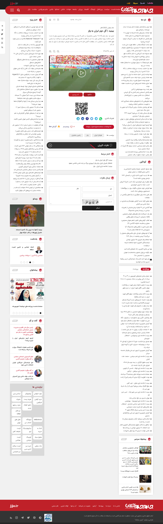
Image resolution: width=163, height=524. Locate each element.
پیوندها (101, 506)
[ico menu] (12, 10)
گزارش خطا (52, 126)
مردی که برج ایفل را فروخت (130, 477)
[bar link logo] (14, 4)
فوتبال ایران (98, 135)
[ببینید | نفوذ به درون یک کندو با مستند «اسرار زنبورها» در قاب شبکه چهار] (27, 215)
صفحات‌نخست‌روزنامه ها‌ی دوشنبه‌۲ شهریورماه (27, 306)
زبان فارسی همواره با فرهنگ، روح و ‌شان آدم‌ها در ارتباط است (23, 348)
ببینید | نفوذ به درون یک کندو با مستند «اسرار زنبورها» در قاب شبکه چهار (29, 231)
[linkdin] (82, 118)
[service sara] (142, 3)
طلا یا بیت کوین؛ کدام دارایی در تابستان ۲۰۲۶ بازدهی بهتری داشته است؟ (129, 490)
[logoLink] (137, 10)
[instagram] (2, 26)
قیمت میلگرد (16, 446)
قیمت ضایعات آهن (16, 430)
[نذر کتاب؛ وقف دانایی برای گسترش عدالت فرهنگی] (38, 374)
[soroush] (78, 118)
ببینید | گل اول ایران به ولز (103, 160)
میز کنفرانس (16, 451)
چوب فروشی (38, 393)
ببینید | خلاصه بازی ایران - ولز (102, 166)
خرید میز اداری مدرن (27, 447)
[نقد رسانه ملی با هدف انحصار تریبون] (18, 249)
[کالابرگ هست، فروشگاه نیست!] (144, 464)
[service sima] (135, 3)
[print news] (50, 20)
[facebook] (87, 118)
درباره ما (108, 506)
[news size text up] (50, 51)
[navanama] (150, 3)
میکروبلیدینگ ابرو (27, 430)
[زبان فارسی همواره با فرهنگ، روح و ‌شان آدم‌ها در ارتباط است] (38, 348)
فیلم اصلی (85, 99)
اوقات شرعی (64, 506)
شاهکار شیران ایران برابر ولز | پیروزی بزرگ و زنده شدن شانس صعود (90, 163)
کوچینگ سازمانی (28, 439)
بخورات (18, 399)
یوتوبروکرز (28, 393)
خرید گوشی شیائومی (38, 401)
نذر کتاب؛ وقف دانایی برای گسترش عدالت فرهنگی (23, 377)
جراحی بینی (16, 393)
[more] (124, 439)
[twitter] (2, 35)
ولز (87, 135)
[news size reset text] (54, 51)
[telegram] (2, 30)
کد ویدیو (75, 94)
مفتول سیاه (38, 437)
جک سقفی (38, 446)
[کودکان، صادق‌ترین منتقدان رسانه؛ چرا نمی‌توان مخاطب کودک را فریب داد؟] (144, 450)
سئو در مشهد (16, 405)
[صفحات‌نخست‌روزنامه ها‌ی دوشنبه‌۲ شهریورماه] (27, 289)
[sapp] (2, 43)
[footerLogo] (139, 506)
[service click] (129, 3)
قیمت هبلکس (18, 439)
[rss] (2, 48)
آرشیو (94, 506)
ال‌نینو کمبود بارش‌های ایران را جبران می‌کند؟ (23, 339)
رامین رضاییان (76, 135)
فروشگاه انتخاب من (28, 421)
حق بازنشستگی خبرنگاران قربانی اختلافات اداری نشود (23, 363)
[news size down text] (58, 51)
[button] (33, 262)
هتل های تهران (17, 421)
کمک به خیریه (39, 430)
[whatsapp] (100, 118)
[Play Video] (81, 73)
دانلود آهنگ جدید (27, 407)
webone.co (38, 419)
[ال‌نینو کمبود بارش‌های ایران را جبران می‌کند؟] (38, 334)
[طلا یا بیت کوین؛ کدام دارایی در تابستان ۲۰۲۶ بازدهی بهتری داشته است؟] (144, 489)
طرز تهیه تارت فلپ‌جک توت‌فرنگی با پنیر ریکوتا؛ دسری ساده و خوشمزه (135, 260)
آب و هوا (73, 506)
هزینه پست (27, 399)
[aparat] (2, 39)
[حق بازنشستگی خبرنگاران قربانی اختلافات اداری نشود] (38, 360)
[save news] (58, 20)
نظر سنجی (55, 506)
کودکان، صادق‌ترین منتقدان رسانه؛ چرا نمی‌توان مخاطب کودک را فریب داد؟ (130, 450)
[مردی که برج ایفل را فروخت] (144, 479)
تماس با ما (116, 506)
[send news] (54, 20)
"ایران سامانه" (139, 520)
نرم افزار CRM (18, 412)
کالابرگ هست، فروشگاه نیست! (129, 471)
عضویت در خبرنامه (84, 506)
